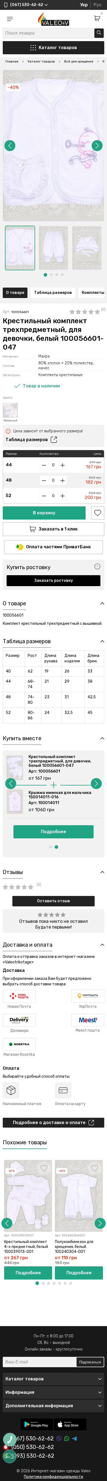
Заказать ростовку (53, 580)
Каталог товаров (58, 47)
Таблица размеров (53, 292)
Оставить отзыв (53, 901)
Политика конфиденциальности (53, 1476)
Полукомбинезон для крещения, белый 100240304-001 (74, 1246)
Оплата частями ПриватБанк (58, 546)
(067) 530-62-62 (33, 1439)
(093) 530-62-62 (33, 1456)
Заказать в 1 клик (58, 529)
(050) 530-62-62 (33, 1447)
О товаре (15, 292)
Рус (98, 4)
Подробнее (53, 831)
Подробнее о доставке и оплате (49, 1122)
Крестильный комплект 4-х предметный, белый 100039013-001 (26, 1246)
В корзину (44, 512)
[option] (20, 248)
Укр (84, 4)
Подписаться (90, 1362)
